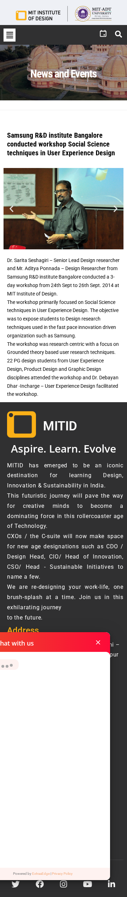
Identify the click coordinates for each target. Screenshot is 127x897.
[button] (10, 35)
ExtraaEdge (41, 874)
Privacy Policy (62, 874)
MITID (60, 426)
